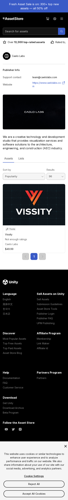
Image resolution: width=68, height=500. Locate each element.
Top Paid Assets (12, 348)
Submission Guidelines (49, 304)
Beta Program (10, 412)
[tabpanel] (34, 211)
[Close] (65, 446)
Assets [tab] (8, 158)
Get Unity (8, 403)
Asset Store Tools (47, 308)
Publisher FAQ (45, 318)
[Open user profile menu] (54, 18)
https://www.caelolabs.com (46, 84)
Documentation (11, 378)
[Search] (61, 31)
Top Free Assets (12, 343)
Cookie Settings (34, 476)
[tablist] (34, 158)
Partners (41, 378)
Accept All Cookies (34, 493)
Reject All (34, 484)
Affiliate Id (42, 348)
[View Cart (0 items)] (47, 18)
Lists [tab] (21, 158)
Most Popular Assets (14, 338)
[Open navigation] (61, 18)
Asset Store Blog (12, 352)
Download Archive (13, 407)
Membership (44, 338)
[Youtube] (6, 429)
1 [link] (34, 256)
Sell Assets (43, 299)
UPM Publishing (46, 323)
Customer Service (13, 387)
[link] (25, 256)
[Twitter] (13, 429)
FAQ (5, 382)
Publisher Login (45, 313)
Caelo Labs (11, 244)
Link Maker (43, 343)
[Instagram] (20, 429)
